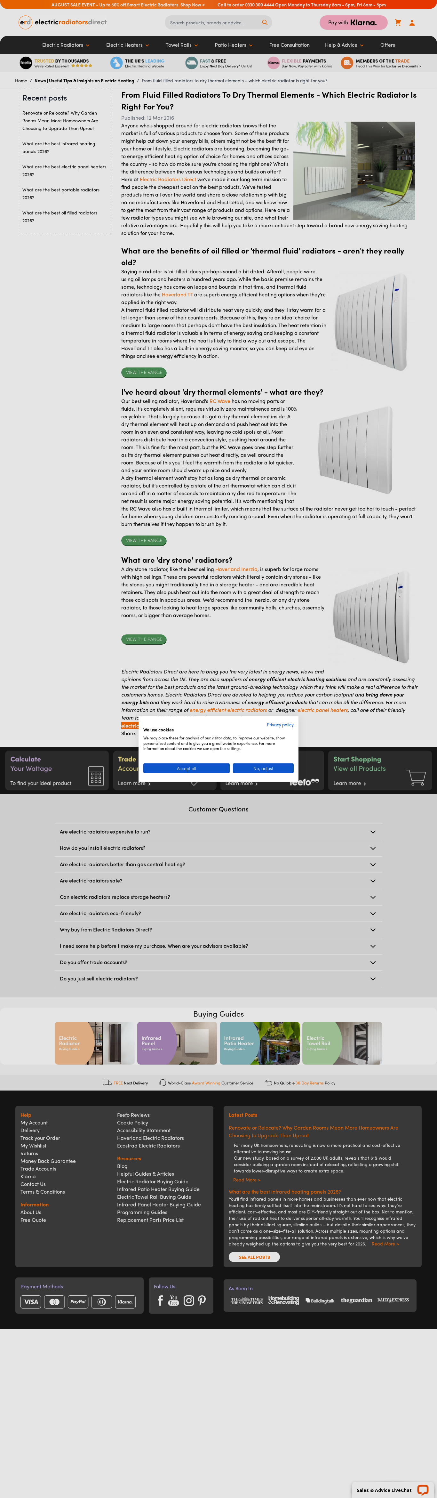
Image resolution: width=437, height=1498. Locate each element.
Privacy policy (280, 724)
